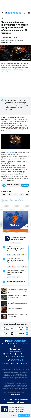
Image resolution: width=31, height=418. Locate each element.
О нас (5, 400)
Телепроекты (23, 400)
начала (23, 167)
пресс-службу (5, 71)
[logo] (13, 13)
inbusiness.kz (12, 69)
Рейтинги (20, 402)
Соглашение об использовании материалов (15, 393)
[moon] (24, 13)
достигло (21, 175)
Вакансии (11, 402)
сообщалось (10, 152)
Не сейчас (14, 415)
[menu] (2, 13)
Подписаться (24, 415)
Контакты (13, 400)
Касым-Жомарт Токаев (16, 160)
